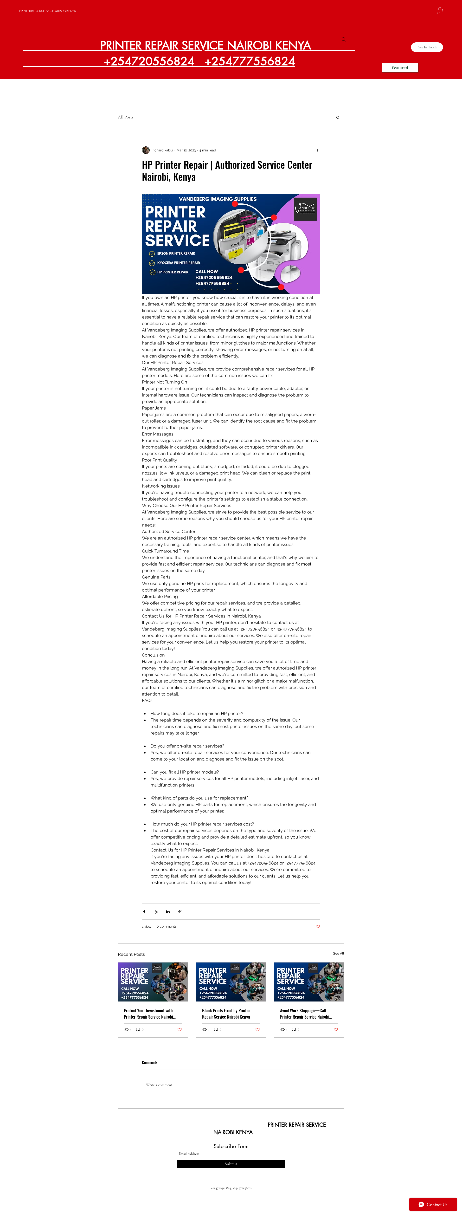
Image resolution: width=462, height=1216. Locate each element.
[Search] (344, 39)
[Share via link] (179, 911)
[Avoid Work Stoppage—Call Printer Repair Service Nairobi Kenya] (309, 981)
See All (338, 953)
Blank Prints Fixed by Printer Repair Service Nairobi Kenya (226, 1013)
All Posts (125, 117)
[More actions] (317, 150)
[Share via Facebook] (144, 911)
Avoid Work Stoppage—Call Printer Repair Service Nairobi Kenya (304, 1013)
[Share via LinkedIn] (168, 911)
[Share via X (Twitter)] (156, 911)
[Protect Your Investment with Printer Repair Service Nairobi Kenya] (153, 981)
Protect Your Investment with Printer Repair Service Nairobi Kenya (148, 1013)
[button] (440, 10)
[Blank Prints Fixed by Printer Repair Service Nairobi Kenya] (231, 981)
